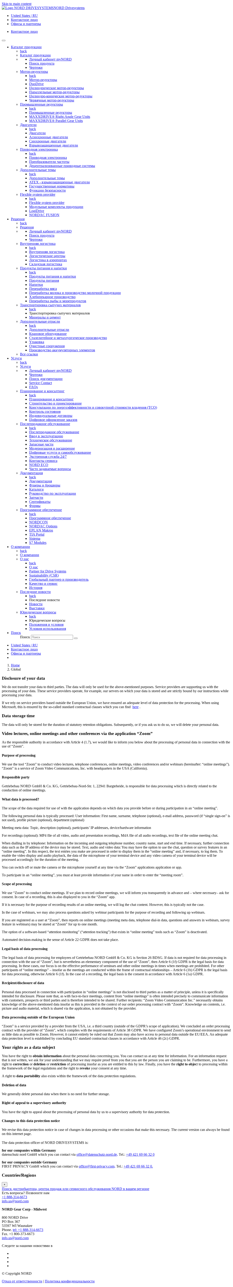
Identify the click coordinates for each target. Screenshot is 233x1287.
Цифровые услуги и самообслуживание (60, 452)
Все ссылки (29, 354)
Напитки (36, 284)
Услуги (25, 366)
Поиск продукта (41, 63)
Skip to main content (16, 4)
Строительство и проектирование (55, 403)
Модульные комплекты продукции (56, 207)
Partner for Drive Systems (47, 571)
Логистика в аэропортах (48, 260)
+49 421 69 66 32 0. (138, 1166)
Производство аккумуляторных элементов (62, 350)
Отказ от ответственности (22, 1281)
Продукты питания (44, 280)
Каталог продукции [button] (26, 47)
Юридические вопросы (38, 612)
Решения (27, 227)
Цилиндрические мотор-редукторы (56, 88)
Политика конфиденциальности (70, 1281)
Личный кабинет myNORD (50, 59)
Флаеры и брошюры (44, 485)
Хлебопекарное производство (52, 297)
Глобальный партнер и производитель (59, 579)
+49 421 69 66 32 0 (140, 1154)
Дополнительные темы (38, 170)
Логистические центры (47, 256)
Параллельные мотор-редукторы (54, 92)
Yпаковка (36, 342)
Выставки (37, 608)
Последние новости (35, 592)
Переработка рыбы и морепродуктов (57, 301)
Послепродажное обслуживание (45, 424)
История (35, 588)
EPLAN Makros (41, 530)
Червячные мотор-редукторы (51, 100)
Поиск (25, 637)
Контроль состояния (45, 411)
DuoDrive (36, 84)
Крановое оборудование (48, 334)
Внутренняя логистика (38, 244)
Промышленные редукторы (41, 104)
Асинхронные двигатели (48, 137)
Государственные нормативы (51, 186)
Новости (36, 604)
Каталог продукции (35, 55)
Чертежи (36, 67)
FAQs (33, 387)
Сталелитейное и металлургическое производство (68, 338)
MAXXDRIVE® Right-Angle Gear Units (59, 117)
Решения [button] (18, 219)
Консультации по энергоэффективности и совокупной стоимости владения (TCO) (93, 407)
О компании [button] (20, 547)
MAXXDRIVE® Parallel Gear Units (56, 121)
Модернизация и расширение (52, 448)
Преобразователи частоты (49, 162)
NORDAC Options (43, 526)
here (135, 707)
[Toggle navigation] (3, 40)
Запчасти (36, 497)
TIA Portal (36, 534)
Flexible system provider (37, 194)
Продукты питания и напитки (43, 268)
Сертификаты (40, 502)
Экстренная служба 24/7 (48, 457)
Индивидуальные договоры (50, 416)
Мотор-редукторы (34, 71)
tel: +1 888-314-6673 (28, 1230)
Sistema (34, 538)
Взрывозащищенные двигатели (53, 145)
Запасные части (41, 444)
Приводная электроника (39, 149)
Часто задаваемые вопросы (50, 469)
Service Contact (40, 383)
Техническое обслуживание (50, 440)
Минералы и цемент (45, 317)
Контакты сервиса (43, 461)
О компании (29, 555)
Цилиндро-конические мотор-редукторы (60, 96)
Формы (35, 506)
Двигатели (28, 125)
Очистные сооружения (47, 346)
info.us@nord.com (15, 1201)
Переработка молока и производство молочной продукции (75, 293)
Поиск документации (46, 379)
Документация (31, 473)
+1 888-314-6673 (14, 1197)
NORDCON (38, 522)
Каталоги (36, 489)
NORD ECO (38, 465)
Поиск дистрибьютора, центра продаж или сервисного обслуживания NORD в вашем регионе (75, 1189)
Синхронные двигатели (47, 141)
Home (15, 665)
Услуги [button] (16, 358)
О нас (24, 559)
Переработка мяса (43, 289)
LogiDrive (36, 211)
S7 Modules (37, 543)
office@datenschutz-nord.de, (97, 1154)
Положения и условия (46, 624)
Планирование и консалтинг (42, 391)
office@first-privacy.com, (97, 1166)
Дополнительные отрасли (40, 321)
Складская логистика (45, 264)
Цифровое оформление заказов (53, 420)
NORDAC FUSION (44, 215)
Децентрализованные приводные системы (62, 166)
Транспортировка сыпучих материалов (50, 305)
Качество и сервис (43, 583)
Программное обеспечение (41, 510)
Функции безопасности (47, 190)
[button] (16, 633)
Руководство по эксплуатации (52, 493)
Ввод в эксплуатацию (46, 436)
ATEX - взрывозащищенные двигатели (59, 182)
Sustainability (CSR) (44, 575)
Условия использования (47, 629)
